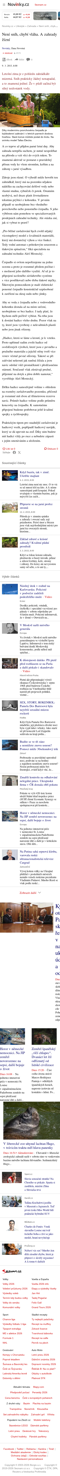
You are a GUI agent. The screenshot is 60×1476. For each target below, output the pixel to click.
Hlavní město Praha (29, 675)
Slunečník (29, 1409)
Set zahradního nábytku (15, 1414)
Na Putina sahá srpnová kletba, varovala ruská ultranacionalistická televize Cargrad (38, 856)
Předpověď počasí (20, 1392)
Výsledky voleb (10, 1293)
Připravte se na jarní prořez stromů (36, 506)
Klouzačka (42, 1409)
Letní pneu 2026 (40, 1354)
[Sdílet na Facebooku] (14, 452)
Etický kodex (40, 1452)
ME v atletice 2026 (12, 1333)
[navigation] (4, 4)
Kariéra (42, 1449)
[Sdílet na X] (19, 452)
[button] (30, 110)
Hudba (23, 718)
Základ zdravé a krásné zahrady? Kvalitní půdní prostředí (34, 542)
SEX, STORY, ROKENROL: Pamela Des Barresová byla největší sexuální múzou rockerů (37, 707)
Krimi (22, 601)
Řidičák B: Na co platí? (44, 1368)
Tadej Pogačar (39, 1298)
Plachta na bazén (42, 1403)
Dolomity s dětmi (11, 1378)
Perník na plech (40, 1342)
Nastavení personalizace (30, 1459)
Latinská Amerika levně (15, 1373)
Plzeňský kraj (26, 789)
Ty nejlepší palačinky (43, 1319)
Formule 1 (8, 1338)
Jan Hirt (36, 1293)
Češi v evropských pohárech (37, 1398)
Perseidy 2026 (39, 1392)
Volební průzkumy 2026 (15, 1288)
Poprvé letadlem (11, 1359)
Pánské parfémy (37, 1436)
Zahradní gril (37, 1414)
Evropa (23, 633)
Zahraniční (25, 867)
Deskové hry (29, 1431)
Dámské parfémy (39, 1425)
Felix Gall (37, 1302)
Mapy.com (38, 1387)
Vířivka (50, 1414)
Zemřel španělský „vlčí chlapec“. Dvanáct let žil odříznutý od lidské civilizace (44, 1056)
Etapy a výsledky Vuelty (44, 1288)
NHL (5, 1342)
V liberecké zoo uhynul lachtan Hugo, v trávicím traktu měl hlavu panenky (29, 1145)
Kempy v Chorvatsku (13, 1354)
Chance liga (9, 1319)
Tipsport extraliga (12, 1328)
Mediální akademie (21, 1452)
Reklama (31, 1449)
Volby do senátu (11, 1302)
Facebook (9, 1449)
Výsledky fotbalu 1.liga (14, 1324)
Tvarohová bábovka (42, 1333)
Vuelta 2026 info (40, 1284)
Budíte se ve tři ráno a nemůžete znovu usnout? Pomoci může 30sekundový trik (39, 745)
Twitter (20, 1449)
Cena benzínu (12, 1398)
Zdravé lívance (39, 1328)
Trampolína (16, 1409)
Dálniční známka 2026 (43, 1359)
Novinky (6, 48)
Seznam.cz (40, 4)
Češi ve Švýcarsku (12, 1368)
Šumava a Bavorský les (15, 1364)
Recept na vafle (40, 1338)
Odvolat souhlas (37, 1455)
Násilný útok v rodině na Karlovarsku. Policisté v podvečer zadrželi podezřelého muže (35, 591)
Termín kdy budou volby (15, 1298)
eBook (9, 59)
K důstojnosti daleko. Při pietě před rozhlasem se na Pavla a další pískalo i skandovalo (38, 663)
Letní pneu (14, 1431)
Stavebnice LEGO (18, 1425)
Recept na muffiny (41, 1324)
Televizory (43, 1431)
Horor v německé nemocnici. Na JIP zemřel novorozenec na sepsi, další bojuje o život (38, 816)
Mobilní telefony (42, 1420)
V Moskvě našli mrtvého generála (35, 627)
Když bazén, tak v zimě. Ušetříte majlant (35, 474)
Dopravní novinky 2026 (44, 1364)
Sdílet (21, 59)
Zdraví (23, 753)
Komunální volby (11, 1307)
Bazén (26, 1403)
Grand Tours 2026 (41, 1307)
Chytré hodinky (19, 1436)
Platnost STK (38, 1378)
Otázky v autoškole (42, 1373)
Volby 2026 (8, 1284)
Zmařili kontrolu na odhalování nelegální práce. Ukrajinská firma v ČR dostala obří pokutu (39, 780)
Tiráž (51, 1449)
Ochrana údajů (19, 1455)
